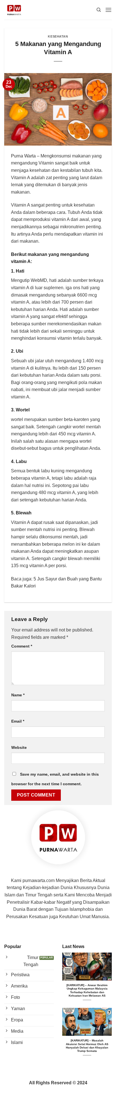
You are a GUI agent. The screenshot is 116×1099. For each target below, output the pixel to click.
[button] (108, 10)
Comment (21, 646)
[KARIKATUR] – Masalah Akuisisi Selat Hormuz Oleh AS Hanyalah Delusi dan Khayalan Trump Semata (87, 1045)
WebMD (39, 280)
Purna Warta (23, 155)
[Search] (99, 10)
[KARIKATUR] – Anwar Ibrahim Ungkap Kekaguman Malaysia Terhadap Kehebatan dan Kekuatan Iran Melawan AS (87, 990)
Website (19, 747)
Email (17, 721)
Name (17, 695)
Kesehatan (58, 36)
